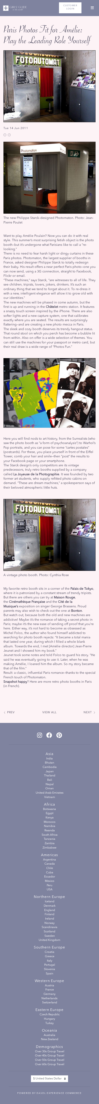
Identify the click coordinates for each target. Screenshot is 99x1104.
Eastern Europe (49, 1010)
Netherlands (49, 998)
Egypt (49, 813)
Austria (49, 985)
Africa (49, 805)
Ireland (49, 918)
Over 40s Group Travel (49, 1055)
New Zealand (49, 1039)
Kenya (50, 817)
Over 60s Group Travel (49, 1064)
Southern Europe (49, 947)
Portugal (49, 965)
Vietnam (49, 797)
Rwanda (49, 830)
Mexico (49, 881)
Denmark (49, 906)
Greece (49, 956)
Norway (49, 923)
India (49, 758)
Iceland (49, 901)
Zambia (50, 843)
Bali (49, 780)
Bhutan (49, 762)
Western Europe (49, 981)
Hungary (49, 1019)
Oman (49, 788)
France (49, 989)
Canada (49, 864)
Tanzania (49, 839)
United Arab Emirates (50, 793)
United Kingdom (49, 940)
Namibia (49, 826)
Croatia (49, 952)
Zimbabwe (49, 847)
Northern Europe (49, 897)
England (49, 910)
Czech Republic (50, 1014)
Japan (50, 771)
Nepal (50, 784)
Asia (49, 754)
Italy (49, 961)
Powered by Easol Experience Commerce (49, 1093)
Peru (49, 885)
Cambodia (50, 767)
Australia (49, 1035)
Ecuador (49, 876)
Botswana (49, 809)
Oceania (49, 1031)
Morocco (49, 822)
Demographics (49, 1047)
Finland (49, 914)
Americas (49, 855)
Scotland (49, 931)
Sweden (49, 936)
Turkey (49, 1023)
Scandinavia (49, 927)
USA (49, 889)
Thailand (49, 775)
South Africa (50, 835)
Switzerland (49, 1002)
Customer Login (70, 7)
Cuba (49, 872)
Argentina (49, 859)
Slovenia (49, 969)
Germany (49, 994)
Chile (49, 868)
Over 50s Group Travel (49, 1060)
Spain (49, 973)
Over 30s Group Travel (49, 1051)
